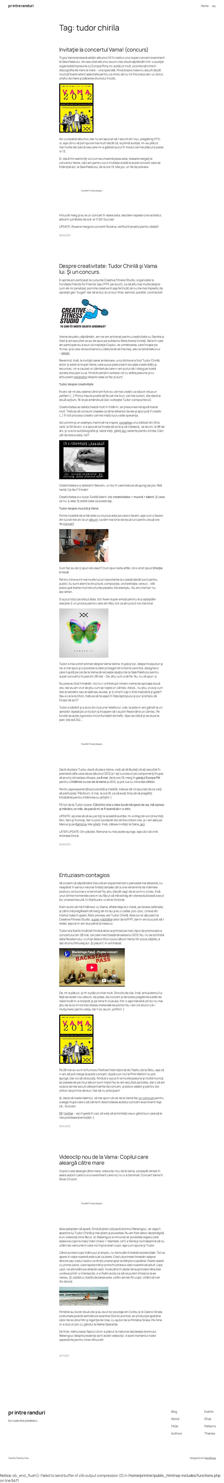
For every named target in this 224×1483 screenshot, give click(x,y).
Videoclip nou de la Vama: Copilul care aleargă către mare (103, 1160)
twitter (68, 1113)
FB (60, 1113)
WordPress (210, 1458)
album (93, 520)
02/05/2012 (65, 844)
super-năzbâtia (102, 919)
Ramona (80, 824)
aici (124, 431)
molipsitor (80, 377)
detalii (65, 353)
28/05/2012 (65, 235)
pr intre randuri (20, 5)
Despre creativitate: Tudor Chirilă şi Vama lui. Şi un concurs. (108, 269)
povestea (125, 422)
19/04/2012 (64, 1126)
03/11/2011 (64, 1355)
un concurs (146, 1098)
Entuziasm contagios (84, 875)
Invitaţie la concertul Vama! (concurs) (104, 49)
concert (68, 524)
